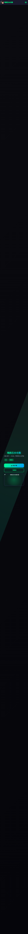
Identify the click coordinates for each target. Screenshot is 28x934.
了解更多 (14, 470)
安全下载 (15, 465)
